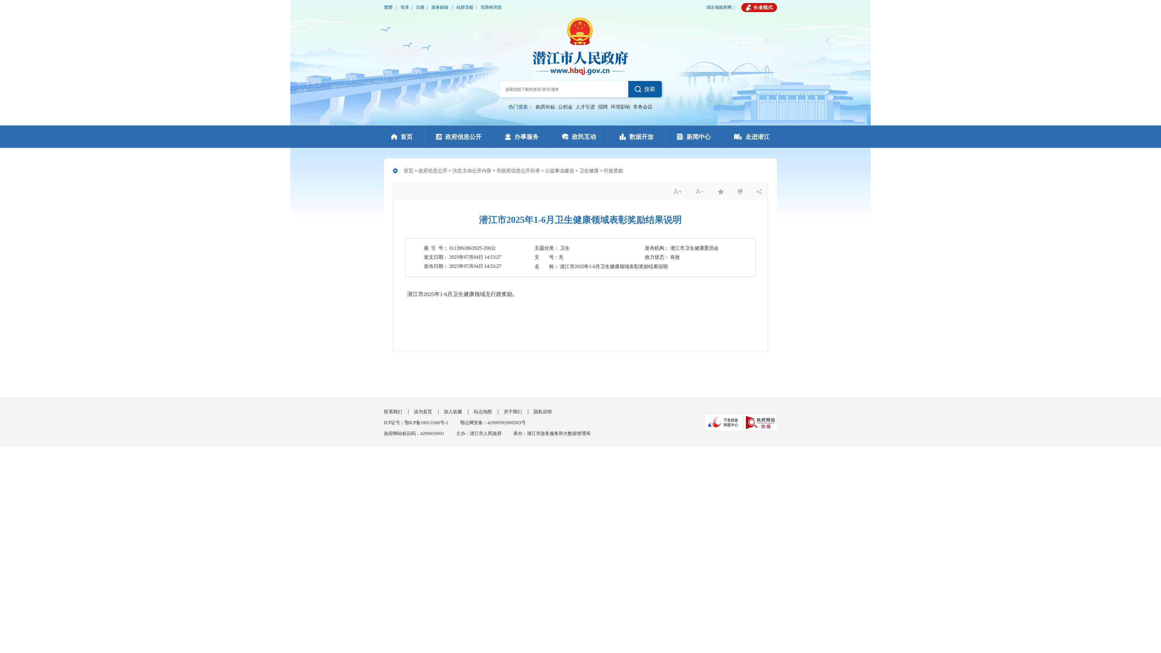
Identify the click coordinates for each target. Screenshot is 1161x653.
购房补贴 (545, 106)
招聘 (603, 106)
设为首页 (423, 411)
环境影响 (620, 106)
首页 (408, 170)
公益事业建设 (559, 170)
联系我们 (393, 411)
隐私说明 (543, 411)
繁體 (389, 7)
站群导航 (465, 7)
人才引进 (585, 106)
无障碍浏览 (491, 7)
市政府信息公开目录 (518, 170)
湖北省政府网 (719, 7)
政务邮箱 (440, 7)
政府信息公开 (432, 170)
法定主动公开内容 (472, 170)
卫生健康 (589, 170)
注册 (420, 7)
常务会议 (642, 106)
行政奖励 (613, 170)
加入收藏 (453, 411)
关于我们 (513, 411)
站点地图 (483, 411)
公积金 (565, 106)
